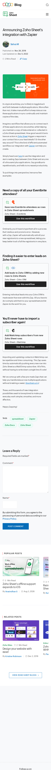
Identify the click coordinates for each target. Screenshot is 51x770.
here (20, 156)
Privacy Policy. (10, 519)
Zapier (32, 146)
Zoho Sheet (23, 136)
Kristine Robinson (13, 656)
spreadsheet (18, 419)
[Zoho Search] (47, 5)
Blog (17, 5)
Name (5, 498)
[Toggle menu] (47, 14)
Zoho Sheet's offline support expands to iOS (19, 585)
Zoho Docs (10, 425)
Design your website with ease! (17, 650)
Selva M (14, 44)
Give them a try (32, 383)
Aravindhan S (11, 591)
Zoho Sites (7, 645)
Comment (8, 463)
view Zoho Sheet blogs (24, 675)
